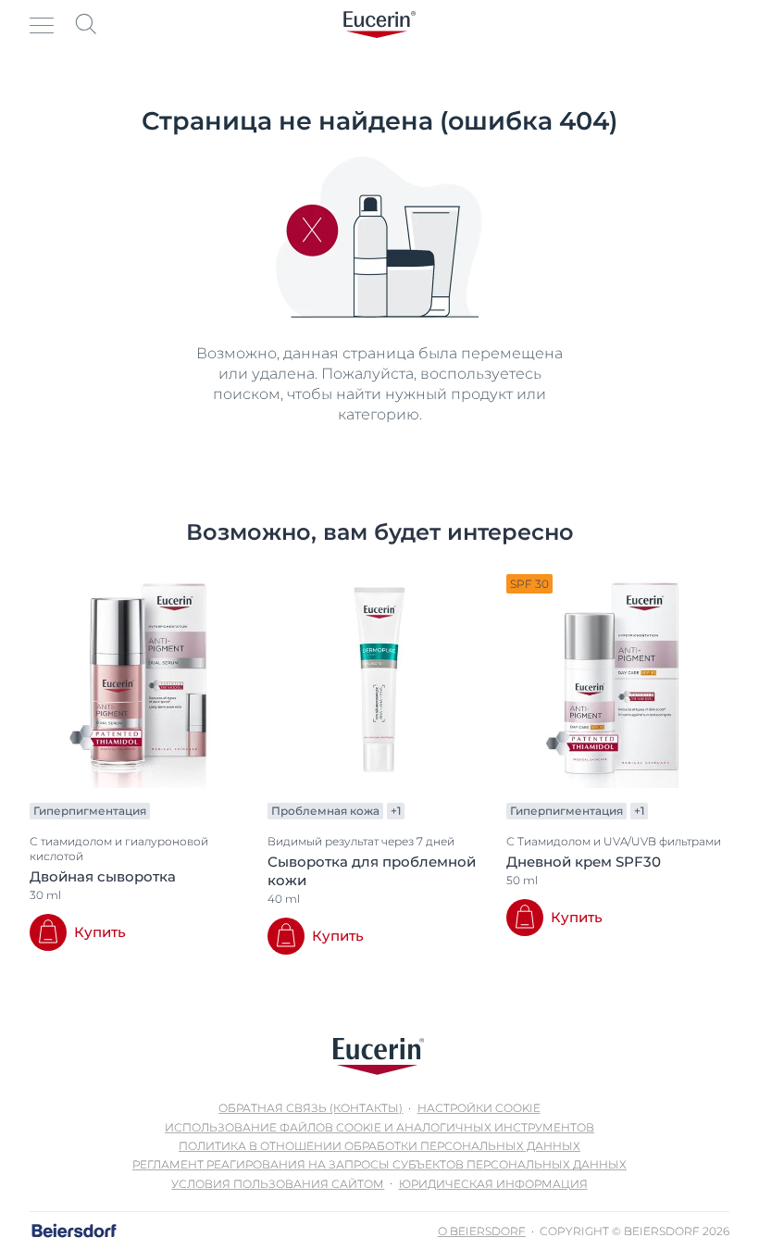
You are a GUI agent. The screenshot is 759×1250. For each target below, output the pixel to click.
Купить (100, 932)
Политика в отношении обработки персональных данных (379, 1146)
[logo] (379, 24)
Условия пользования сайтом (277, 1184)
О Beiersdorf (482, 1231)
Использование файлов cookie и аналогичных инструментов (379, 1127)
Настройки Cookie (479, 1108)
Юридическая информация (493, 1184)
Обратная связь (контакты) (310, 1108)
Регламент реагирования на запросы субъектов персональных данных (379, 1164)
